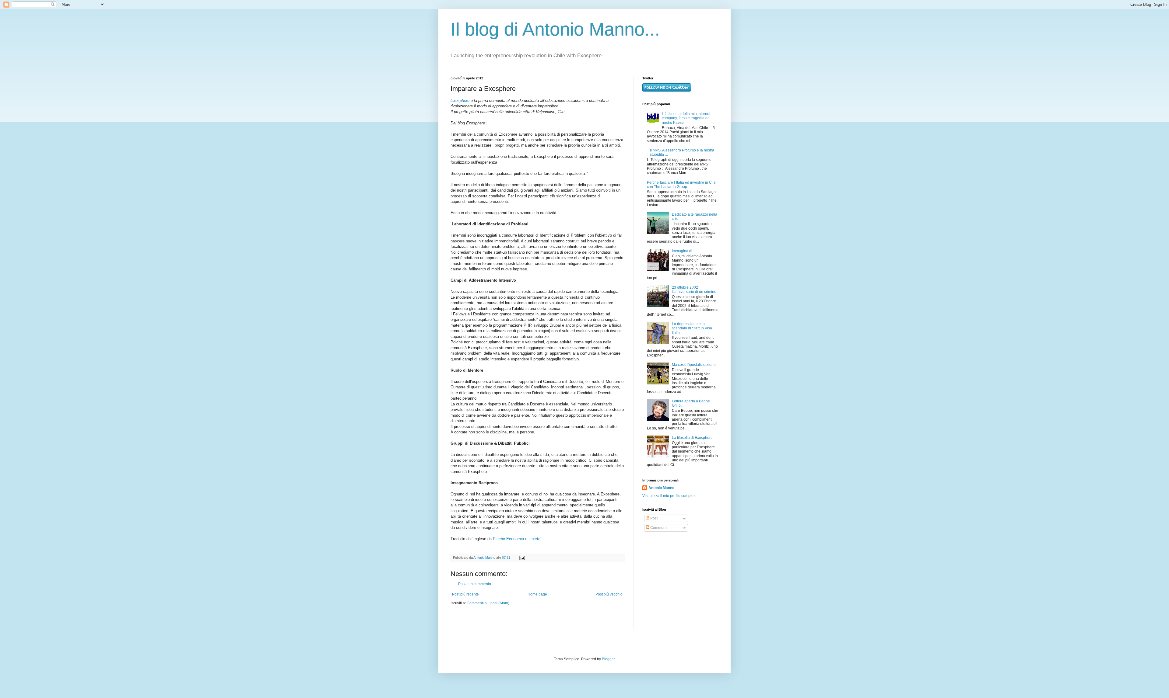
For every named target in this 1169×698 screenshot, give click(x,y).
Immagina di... (683, 251)
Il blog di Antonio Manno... (555, 29)
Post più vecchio (609, 594)
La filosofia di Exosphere (692, 438)
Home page (537, 594)
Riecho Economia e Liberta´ (517, 539)
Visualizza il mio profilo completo (669, 496)
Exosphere (460, 100)
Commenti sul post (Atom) (488, 603)
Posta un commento (474, 584)
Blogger (608, 659)
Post (653, 518)
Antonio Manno (484, 557)
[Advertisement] (680, 581)
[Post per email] (521, 557)
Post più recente (465, 594)
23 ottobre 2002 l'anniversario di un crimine (694, 289)
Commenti (658, 528)
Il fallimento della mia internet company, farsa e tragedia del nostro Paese (686, 118)
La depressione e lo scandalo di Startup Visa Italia (692, 328)
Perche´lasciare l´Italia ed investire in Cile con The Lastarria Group (681, 184)
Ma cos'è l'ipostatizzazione (694, 365)
